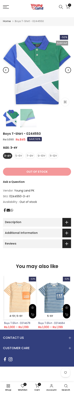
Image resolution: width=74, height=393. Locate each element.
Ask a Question (14, 182)
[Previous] (6, 70)
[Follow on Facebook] (5, 359)
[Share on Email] (8, 210)
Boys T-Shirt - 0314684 (51, 323)
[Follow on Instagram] (10, 359)
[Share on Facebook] (5, 210)
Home (7, 21)
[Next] (68, 70)
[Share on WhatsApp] (12, 210)
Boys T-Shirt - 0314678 (17, 323)
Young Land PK (24, 191)
